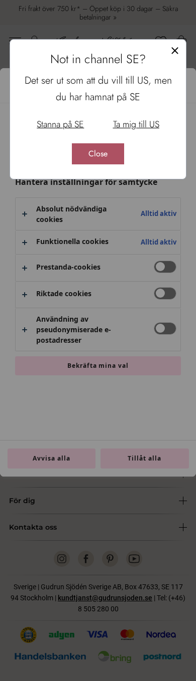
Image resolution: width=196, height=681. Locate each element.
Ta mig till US (136, 124)
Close (98, 153)
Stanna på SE (60, 124)
